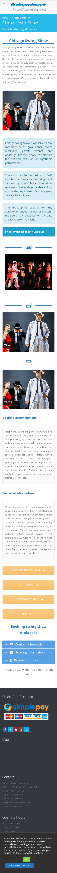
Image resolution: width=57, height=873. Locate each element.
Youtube (15, 729)
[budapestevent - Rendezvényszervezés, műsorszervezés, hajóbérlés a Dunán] (28, 7)
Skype (26, 729)
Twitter (10, 729)
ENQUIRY (26, 614)
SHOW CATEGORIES (26, 599)
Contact (16, 82)
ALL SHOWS (26, 585)
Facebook (5, 729)
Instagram (21, 729)
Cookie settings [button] (13, 859)
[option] (28, 272)
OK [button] (26, 859)
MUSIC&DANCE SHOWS (26, 570)
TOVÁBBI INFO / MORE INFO (19, 865)
